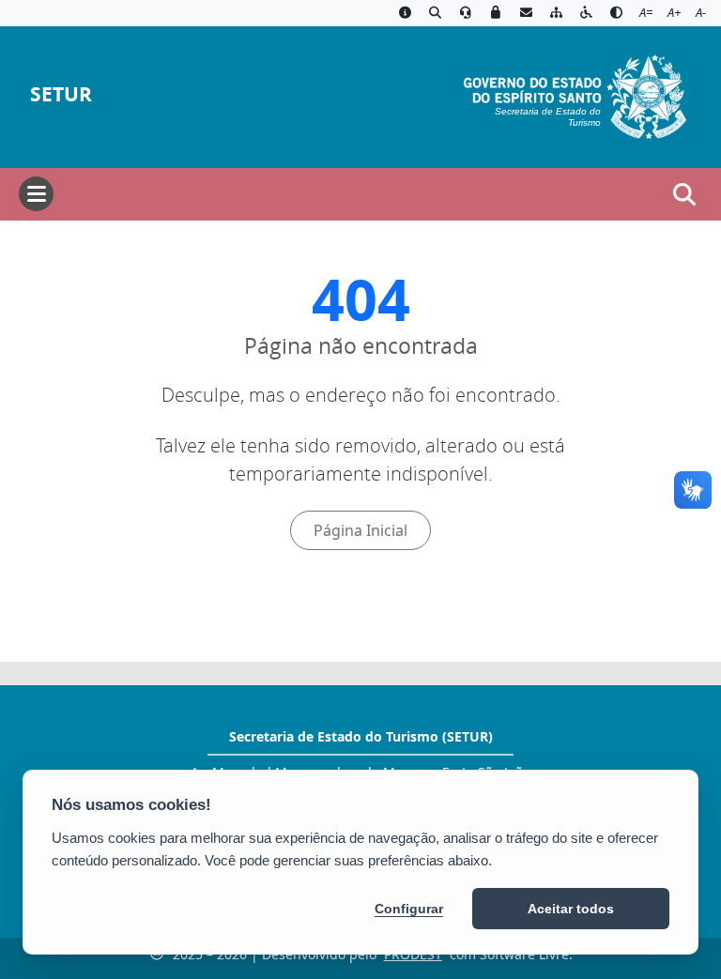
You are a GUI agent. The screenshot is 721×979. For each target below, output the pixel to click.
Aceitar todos (571, 908)
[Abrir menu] (36, 193)
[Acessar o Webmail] (525, 13)
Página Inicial (360, 530)
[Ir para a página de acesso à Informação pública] (404, 13)
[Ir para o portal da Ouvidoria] (465, 13)
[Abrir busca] (684, 194)
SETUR (61, 94)
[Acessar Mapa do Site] (555, 13)
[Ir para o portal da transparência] (434, 13)
